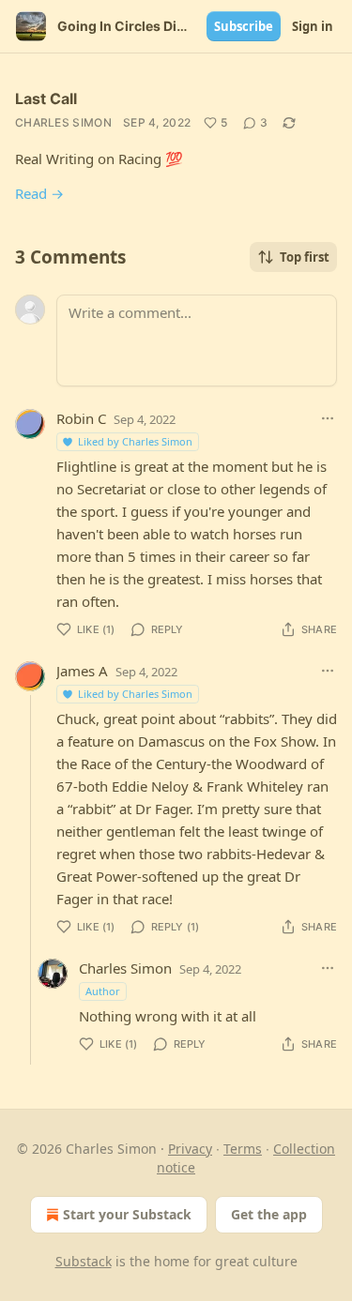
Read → (39, 193)
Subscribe (243, 26)
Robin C (81, 418)
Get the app (269, 1214)
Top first (304, 257)
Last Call (46, 98)
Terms (242, 1148)
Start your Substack (127, 1214)
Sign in (312, 26)
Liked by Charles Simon (135, 441)
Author (102, 991)
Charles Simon (63, 122)
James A (82, 670)
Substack (83, 1261)
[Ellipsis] (328, 418)
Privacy (190, 1148)
